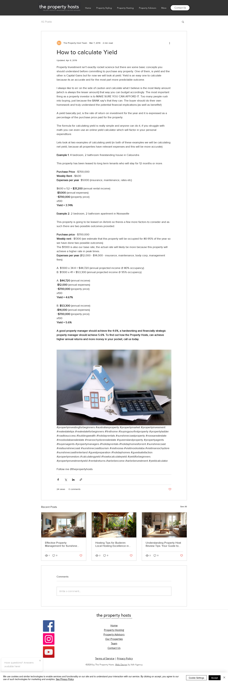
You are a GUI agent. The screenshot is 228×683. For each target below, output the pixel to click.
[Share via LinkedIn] (73, 479)
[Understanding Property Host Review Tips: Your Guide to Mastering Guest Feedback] (164, 524)
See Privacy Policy (65, 679)
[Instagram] (48, 639)
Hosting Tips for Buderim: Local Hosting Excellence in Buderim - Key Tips (112, 544)
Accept (214, 677)
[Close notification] (40, 660)
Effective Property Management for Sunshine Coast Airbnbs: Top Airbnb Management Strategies (61, 544)
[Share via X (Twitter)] (65, 479)
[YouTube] (48, 652)
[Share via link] (80, 479)
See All (183, 506)
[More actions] (169, 43)
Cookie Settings (196, 677)
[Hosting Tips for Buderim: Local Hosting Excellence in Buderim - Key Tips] (114, 524)
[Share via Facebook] (58, 479)
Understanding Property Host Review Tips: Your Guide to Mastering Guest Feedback (163, 544)
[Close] (224, 678)
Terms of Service (104, 658)
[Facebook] (48, 626)
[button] (182, 21)
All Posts (46, 21)
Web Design (121, 664)
